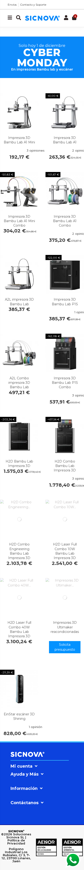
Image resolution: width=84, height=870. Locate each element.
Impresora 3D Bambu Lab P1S (65, 301)
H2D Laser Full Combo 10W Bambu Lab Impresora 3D (65, 551)
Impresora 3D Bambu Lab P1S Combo (65, 382)
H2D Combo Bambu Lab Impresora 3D (65, 465)
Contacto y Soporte (33, 4)
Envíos (12, 4)
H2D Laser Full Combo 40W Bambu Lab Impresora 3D (19, 629)
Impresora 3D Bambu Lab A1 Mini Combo (19, 221)
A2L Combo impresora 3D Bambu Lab (19, 382)
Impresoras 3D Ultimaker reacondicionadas (65, 627)
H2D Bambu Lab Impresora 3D (19, 463)
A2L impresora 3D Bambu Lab (19, 301)
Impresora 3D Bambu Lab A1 (65, 140)
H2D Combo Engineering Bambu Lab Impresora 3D (19, 551)
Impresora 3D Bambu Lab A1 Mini (19, 140)
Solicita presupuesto (65, 647)
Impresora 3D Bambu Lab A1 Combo (65, 221)
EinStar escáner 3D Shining (19, 716)
